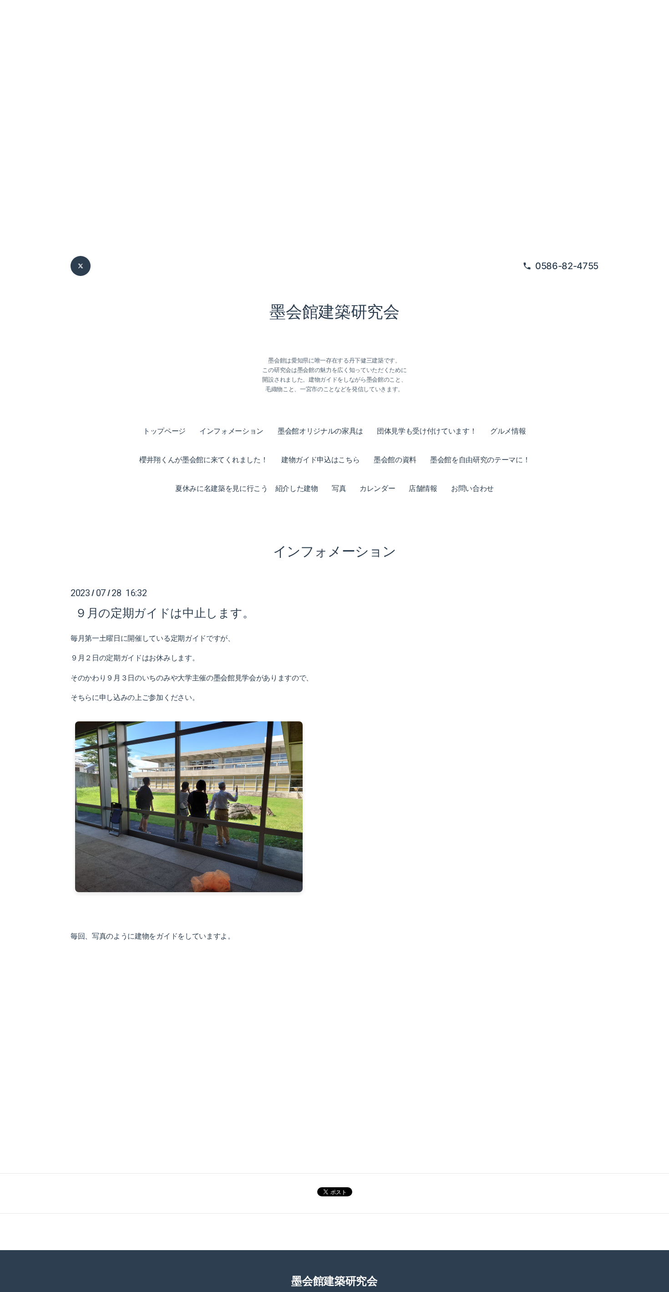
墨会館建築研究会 (334, 311)
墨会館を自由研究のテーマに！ (480, 459)
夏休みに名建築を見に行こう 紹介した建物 (246, 488)
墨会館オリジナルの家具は (320, 430)
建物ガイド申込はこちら (320, 459)
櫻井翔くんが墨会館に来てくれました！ (203, 459)
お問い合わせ (472, 488)
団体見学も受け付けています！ (427, 430)
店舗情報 (423, 488)
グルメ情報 (508, 430)
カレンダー (377, 488)
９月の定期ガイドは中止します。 (164, 613)
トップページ (164, 430)
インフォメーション (231, 430)
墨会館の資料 (395, 459)
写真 (339, 488)
